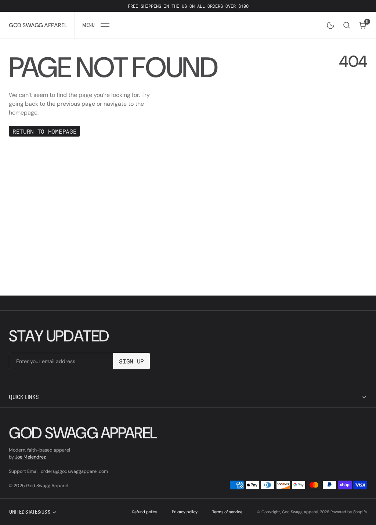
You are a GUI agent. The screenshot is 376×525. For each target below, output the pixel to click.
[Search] (346, 25)
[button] (96, 25)
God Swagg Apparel (300, 511)
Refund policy (144, 511)
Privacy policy (185, 511)
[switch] (329, 24)
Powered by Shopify (348, 511)
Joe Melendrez (30, 457)
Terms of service (227, 511)
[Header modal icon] (105, 25)
